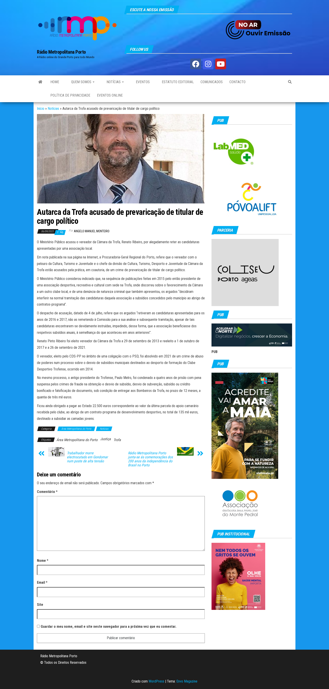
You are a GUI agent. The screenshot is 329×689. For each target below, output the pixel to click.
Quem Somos (81, 82)
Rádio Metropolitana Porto (61, 52)
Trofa (117, 440)
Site (40, 604)
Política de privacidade (70, 95)
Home (54, 82)
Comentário (47, 492)
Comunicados (212, 82)
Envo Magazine (186, 681)
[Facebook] (195, 64)
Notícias (114, 82)
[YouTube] (220, 64)
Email (42, 582)
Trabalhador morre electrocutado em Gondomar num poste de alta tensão (87, 457)
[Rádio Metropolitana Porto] (40, 82)
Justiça (105, 439)
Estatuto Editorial (177, 82)
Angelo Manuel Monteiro (91, 231)
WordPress (156, 681)
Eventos (142, 82)
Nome (42, 560)
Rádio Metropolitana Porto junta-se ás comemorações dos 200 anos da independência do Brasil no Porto (150, 459)
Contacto (237, 82)
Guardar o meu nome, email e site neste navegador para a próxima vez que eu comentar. (108, 626)
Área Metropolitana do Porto (76, 428)
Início (40, 108)
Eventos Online (110, 95)
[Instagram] (208, 64)
